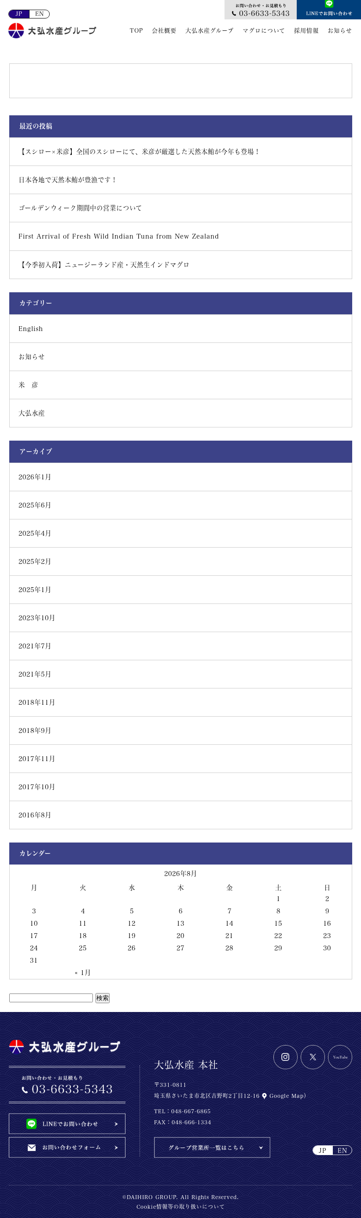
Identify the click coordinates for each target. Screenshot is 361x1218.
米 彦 (28, 385)
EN (39, 14)
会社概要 (164, 30)
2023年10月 (36, 618)
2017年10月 (36, 787)
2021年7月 (35, 646)
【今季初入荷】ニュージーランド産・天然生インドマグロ (104, 264)
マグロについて (264, 30)
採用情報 (306, 30)
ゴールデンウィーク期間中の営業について (80, 208)
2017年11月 (36, 758)
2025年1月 (35, 589)
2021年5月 (35, 674)
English (30, 328)
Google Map (285, 1095)
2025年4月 (35, 533)
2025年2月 (35, 561)
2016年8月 (35, 815)
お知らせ (340, 30)
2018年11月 (36, 702)
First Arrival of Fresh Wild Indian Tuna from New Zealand (118, 236)
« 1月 (83, 972)
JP (18, 14)
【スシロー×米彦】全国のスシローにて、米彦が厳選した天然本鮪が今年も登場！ (139, 151)
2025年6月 (35, 505)
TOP (136, 30)
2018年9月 (35, 730)
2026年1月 (35, 477)
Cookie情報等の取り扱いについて (180, 1206)
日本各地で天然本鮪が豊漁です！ (68, 180)
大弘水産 (31, 413)
